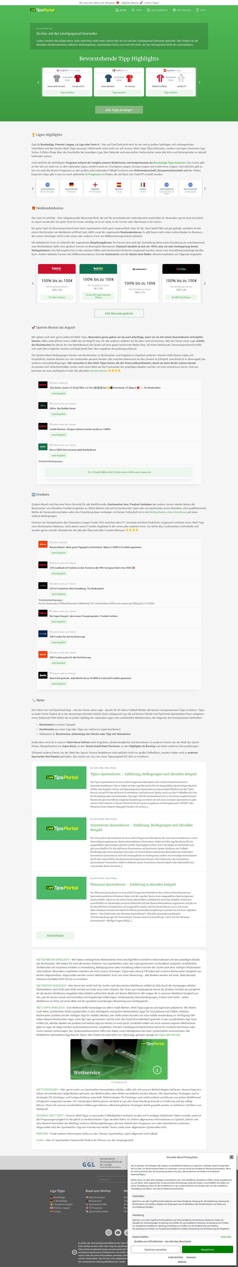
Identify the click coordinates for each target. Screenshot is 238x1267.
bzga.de (113, 1246)
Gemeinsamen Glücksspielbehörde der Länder (103, 1261)
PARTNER (42, 1133)
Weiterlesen (55, 935)
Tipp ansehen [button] (67, 92)
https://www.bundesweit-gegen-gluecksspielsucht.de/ (104, 1249)
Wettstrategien (97, 1197)
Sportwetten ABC (98, 1204)
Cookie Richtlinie (175, 1257)
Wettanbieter (159, 10)
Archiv (40, 1140)
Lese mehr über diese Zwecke (178, 1241)
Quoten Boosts (98, 370)
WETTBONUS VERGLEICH (51, 985)
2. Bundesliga (60, 1200)
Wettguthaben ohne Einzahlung (167, 511)
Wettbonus (184, 10)
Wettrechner (95, 1200)
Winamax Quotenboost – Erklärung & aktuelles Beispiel (133, 884)
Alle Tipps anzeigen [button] (119, 110)
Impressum (191, 1257)
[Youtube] (118, 1233)
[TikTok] (127, 1233)
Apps (203, 10)
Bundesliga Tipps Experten (170, 162)
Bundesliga (59, 1197)
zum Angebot (59, 393)
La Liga (56, 1211)
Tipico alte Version (169, 1034)
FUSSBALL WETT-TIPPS (49, 1115)
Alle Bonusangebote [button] (119, 313)
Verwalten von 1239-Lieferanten (148, 1241)
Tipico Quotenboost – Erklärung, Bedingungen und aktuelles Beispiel (143, 774)
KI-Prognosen (96, 1207)
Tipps (138, 10)
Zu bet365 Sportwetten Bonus (98, 296)
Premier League (61, 1207)
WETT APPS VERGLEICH (50, 1007)
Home (122, 10)
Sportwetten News (98, 1211)
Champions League (63, 1204)
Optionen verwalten (155, 1249)
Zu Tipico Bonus (57, 297)
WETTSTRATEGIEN (47, 1089)
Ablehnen (182, 1261)
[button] (231, 1157)
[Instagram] (108, 1233)
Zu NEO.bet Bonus (181, 297)
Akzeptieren (207, 1249)
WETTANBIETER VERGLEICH (52, 959)
